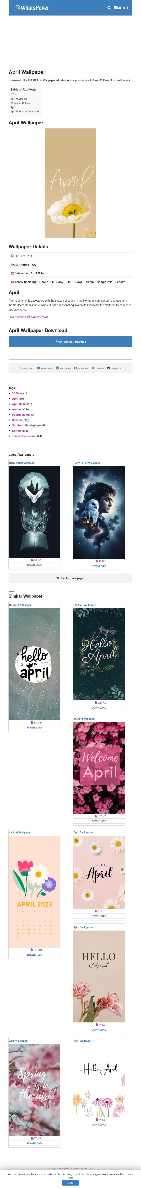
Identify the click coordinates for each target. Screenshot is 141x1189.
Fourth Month (21, 415)
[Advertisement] (70, 40)
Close (70, 1182)
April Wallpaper (18, 99)
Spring (16, 431)
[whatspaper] (32, 7)
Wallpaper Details (20, 103)
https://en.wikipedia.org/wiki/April (28, 316)
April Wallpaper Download (24, 111)
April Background (84, 832)
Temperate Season (24, 436)
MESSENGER (46, 368)
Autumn (17, 409)
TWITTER (99, 368)
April (12, 107)
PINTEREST (115, 368)
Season (17, 420)
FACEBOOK (82, 368)
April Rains (19, 404)
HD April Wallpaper (20, 605)
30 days (17, 393)
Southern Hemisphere (26, 425)
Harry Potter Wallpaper (22, 462)
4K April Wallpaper (84, 718)
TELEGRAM (64, 368)
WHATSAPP (28, 368)
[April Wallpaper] (70, 183)
